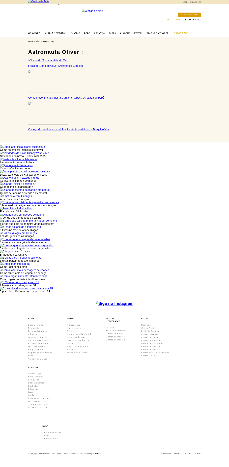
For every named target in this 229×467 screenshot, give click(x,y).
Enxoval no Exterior (116, 330)
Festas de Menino (150, 349)
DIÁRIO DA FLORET (157, 33)
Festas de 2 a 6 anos (151, 340)
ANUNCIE (197, 454)
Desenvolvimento (37, 331)
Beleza (70, 331)
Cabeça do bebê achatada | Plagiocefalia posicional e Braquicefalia (68, 129)
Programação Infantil (39, 398)
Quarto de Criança (37, 401)
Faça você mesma (51, 432)
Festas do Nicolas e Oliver (155, 352)
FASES (112, 33)
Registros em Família (78, 346)
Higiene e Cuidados (38, 337)
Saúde (70, 349)
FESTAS (138, 33)
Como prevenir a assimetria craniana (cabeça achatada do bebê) (66, 97)
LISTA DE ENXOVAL (55, 33)
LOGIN (185, 2)
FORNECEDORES (193, 20)
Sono (30, 355)
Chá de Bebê (147, 328)
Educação (33, 334)
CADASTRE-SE (195, 2)
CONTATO (186, 454)
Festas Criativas (149, 334)
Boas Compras (35, 325)
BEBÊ (87, 33)
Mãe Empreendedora (78, 340)
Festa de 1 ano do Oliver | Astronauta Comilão (55, 65)
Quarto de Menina (115, 336)
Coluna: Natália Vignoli (79, 334)
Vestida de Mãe (33, 41)
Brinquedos (34, 328)
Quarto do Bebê (36, 346)
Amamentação (74, 328)
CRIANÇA (99, 33)
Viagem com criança (38, 407)
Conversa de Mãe (76, 337)
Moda (31, 395)
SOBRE (177, 454)
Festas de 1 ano (149, 337)
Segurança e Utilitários (40, 352)
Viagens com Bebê (37, 359)
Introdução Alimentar (39, 340)
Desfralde (33, 386)
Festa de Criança (150, 331)
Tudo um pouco (50, 438)
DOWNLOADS (181, 33)
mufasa (98, 454)
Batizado (146, 325)
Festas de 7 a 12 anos (152, 343)
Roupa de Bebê (36, 349)
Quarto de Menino (115, 339)
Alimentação (34, 373)
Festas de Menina (150, 346)
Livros (31, 392)
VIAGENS (125, 33)
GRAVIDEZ (34, 33)
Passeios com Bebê (38, 343)
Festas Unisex (148, 355)
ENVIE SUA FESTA (189, 14)
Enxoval (110, 327)
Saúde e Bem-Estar (38, 404)
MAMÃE (75, 33)
